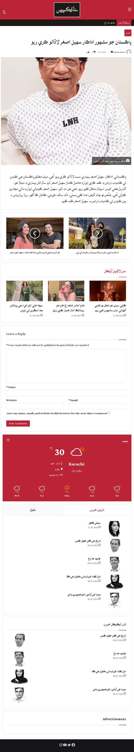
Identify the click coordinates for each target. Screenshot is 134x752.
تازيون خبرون (97, 510)
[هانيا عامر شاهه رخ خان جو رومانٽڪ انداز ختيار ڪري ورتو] (66, 291)
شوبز (127, 32)
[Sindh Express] (67, 10)
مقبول (33, 510)
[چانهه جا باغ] (114, 564)
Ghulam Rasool (119, 52)
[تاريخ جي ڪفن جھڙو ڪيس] (114, 546)
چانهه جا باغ (94, 558)
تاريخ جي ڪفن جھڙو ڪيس (88, 541)
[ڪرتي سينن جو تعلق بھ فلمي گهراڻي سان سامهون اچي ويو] (108, 291)
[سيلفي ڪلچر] (114, 529)
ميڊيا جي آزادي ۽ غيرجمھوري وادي (84, 594)
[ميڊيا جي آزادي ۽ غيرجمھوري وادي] (114, 600)
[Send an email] (112, 52)
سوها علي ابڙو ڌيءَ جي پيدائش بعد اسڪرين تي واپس (26, 307)
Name (11, 387)
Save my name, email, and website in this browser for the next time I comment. (56, 413)
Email (73, 400)
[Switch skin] (4, 11)
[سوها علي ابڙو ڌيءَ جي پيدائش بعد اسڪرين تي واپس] (24, 291)
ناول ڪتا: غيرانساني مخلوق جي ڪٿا (99, 22)
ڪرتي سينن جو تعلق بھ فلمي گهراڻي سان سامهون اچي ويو (110, 307)
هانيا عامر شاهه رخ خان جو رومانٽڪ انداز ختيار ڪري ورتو (68, 307)
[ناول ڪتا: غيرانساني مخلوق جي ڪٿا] (114, 582)
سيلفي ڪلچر (95, 523)
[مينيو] (129, 11)
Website (11, 400)
